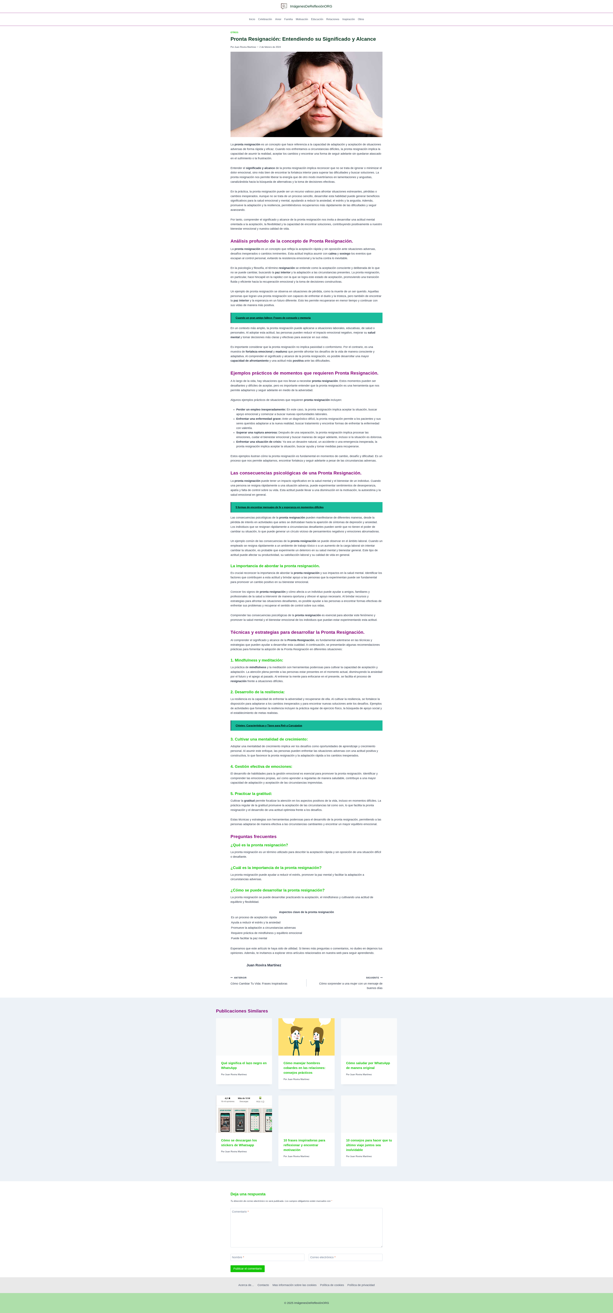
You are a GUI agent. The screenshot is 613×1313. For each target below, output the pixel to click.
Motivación (302, 19)
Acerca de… (246, 1285)
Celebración (265, 19)
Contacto (263, 1285)
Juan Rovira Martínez (245, 47)
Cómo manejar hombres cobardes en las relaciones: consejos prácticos (304, 1067)
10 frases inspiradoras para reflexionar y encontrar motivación (304, 1145)
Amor (278, 19)
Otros (361, 19)
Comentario (240, 1211)
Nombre (238, 1257)
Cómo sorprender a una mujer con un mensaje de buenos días (350, 983)
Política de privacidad (361, 1285)
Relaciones (332, 19)
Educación (317, 19)
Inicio (252, 19)
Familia (288, 19)
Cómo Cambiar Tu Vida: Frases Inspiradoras (259, 980)
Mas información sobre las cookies (294, 1285)
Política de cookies (332, 1285)
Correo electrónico (323, 1257)
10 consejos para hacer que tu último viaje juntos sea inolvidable (369, 1145)
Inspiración (348, 19)
